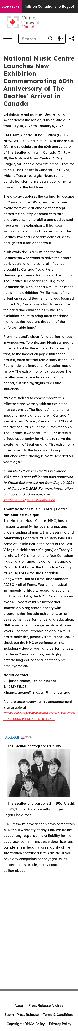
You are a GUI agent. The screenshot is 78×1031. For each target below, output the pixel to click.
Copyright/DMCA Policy (26, 1024)
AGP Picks (10, 7)
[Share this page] (72, 38)
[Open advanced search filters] (60, 38)
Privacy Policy (60, 1024)
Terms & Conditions (58, 1015)
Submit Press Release (22, 1015)
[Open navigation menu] (7, 38)
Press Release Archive (46, 1005)
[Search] (50, 38)
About (19, 1005)
